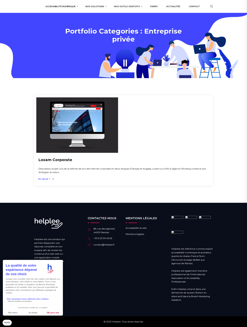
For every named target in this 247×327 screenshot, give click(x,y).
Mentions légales (135, 234)
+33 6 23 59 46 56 (102, 238)
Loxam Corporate (55, 160)
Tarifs (154, 6)
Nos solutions (94, 6)
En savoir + (44, 178)
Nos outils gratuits (127, 6)
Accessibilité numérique (60, 6)
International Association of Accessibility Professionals (188, 278)
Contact (194, 6)
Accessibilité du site (136, 228)
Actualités (173, 6)
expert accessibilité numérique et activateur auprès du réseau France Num (192, 252)
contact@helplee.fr (104, 244)
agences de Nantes (182, 263)
